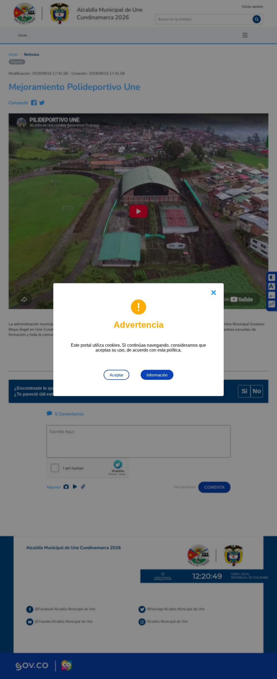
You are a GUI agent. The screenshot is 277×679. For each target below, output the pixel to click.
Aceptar (116, 374)
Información (157, 374)
